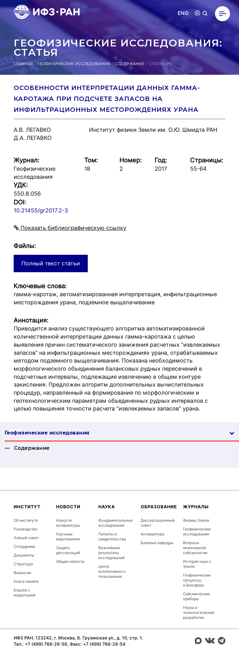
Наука (106, 506)
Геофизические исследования (73, 63)
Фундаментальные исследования (115, 523)
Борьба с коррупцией (24, 592)
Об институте (26, 520)
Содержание (129, 63)
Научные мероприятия (68, 536)
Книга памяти (26, 581)
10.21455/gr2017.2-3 (41, 210)
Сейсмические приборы (196, 596)
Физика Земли (196, 520)
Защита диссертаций (68, 550)
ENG (183, 13)
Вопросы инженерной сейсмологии (195, 547)
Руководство (25, 529)
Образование (159, 506)
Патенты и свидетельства (112, 536)
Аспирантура (152, 534)
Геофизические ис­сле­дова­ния (47, 433)
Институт (27, 506)
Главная (23, 63)
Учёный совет (26, 537)
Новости (68, 506)
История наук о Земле (197, 564)
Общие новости (70, 561)
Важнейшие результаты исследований (111, 552)
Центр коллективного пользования (111, 571)
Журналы (196, 506)
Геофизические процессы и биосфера (197, 580)
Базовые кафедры (157, 542)
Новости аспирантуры (68, 523)
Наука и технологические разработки (198, 612)
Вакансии (22, 572)
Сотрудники (24, 546)
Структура (23, 564)
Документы (24, 555)
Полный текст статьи (50, 263)
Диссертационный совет (158, 523)
